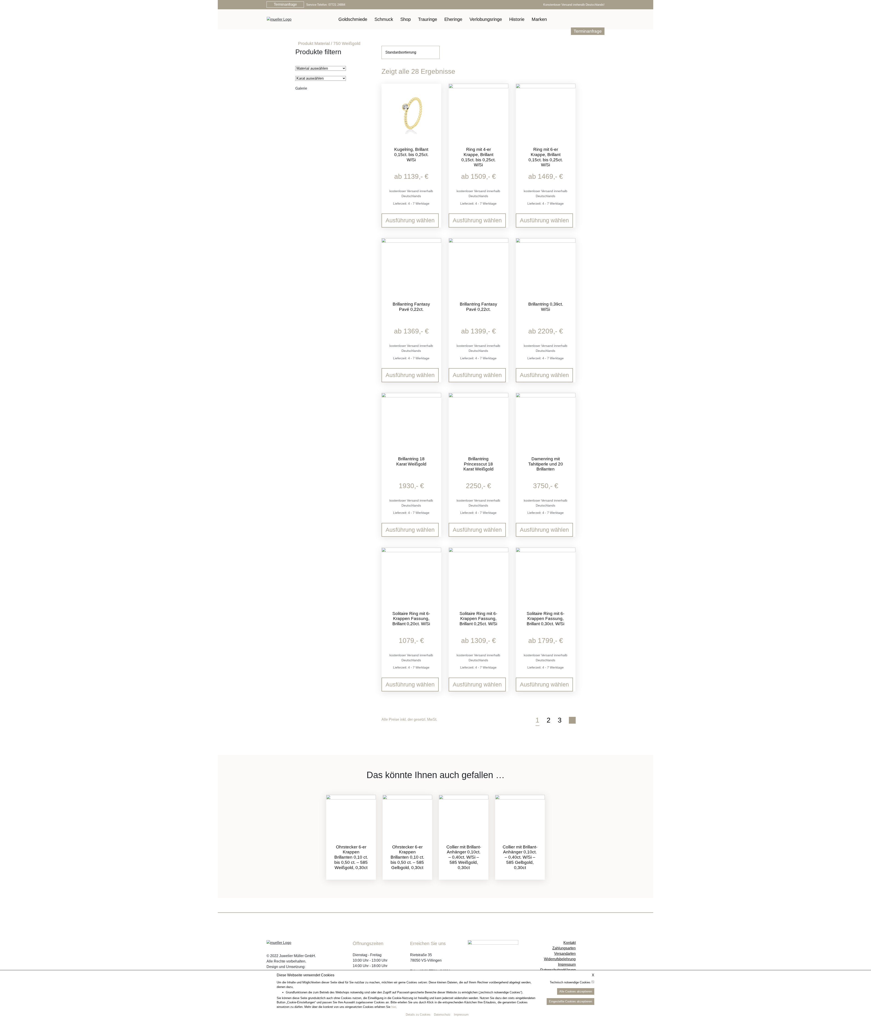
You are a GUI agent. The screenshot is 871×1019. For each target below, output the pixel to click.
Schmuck (383, 19)
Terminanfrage (285, 4)
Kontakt (569, 943)
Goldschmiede (352, 19)
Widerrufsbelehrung (560, 959)
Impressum (461, 1014)
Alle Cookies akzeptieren (575, 991)
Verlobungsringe (486, 19)
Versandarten (565, 953)
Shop (405, 19)
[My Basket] (594, 19)
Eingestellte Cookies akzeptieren (570, 1001)
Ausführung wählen (410, 220)
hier (393, 1006)
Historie (516, 19)
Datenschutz (442, 1014)
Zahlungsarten (564, 948)
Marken (539, 19)
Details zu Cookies (418, 1014)
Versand (413, 191)
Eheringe (453, 19)
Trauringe (427, 19)
